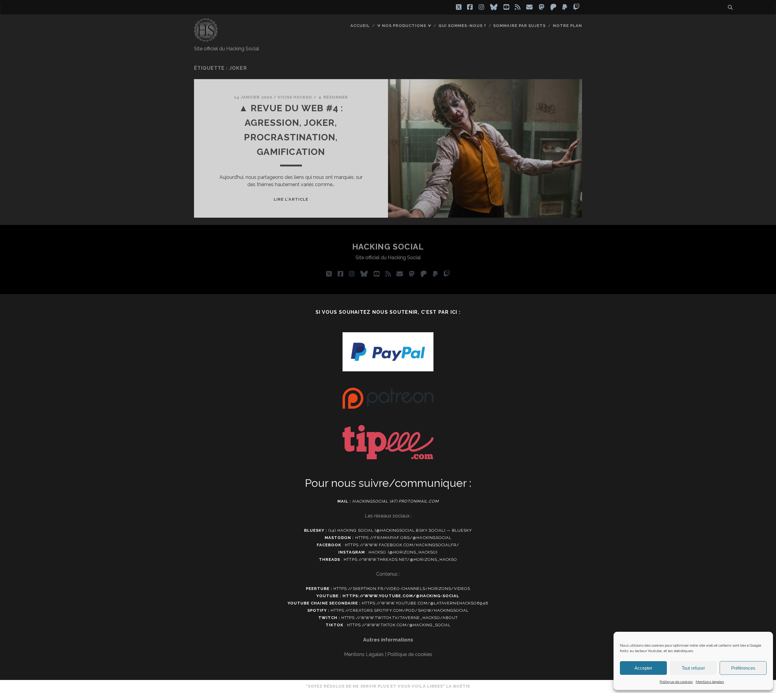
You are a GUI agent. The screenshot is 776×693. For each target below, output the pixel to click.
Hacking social (388, 246)
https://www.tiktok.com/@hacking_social (398, 625)
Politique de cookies (676, 682)
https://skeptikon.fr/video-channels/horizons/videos (401, 588)
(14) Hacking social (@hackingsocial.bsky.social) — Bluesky (400, 530)
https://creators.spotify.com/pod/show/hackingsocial (400, 610)
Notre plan (567, 25)
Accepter (643, 668)
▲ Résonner (333, 97)
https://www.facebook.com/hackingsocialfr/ (402, 545)
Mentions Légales (364, 654)
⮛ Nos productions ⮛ (404, 25)
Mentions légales (710, 682)
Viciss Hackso (295, 97)
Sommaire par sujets (519, 25)
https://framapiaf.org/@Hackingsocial (403, 537)
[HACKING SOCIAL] (206, 39)
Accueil (360, 25)
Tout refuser (693, 668)
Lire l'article (291, 199)
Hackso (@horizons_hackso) (403, 552)
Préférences (743, 668)
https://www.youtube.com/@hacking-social (401, 596)
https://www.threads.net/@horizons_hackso (400, 559)
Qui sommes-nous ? (462, 25)
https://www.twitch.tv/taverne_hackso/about (399, 617)
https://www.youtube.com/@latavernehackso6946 (425, 603)
